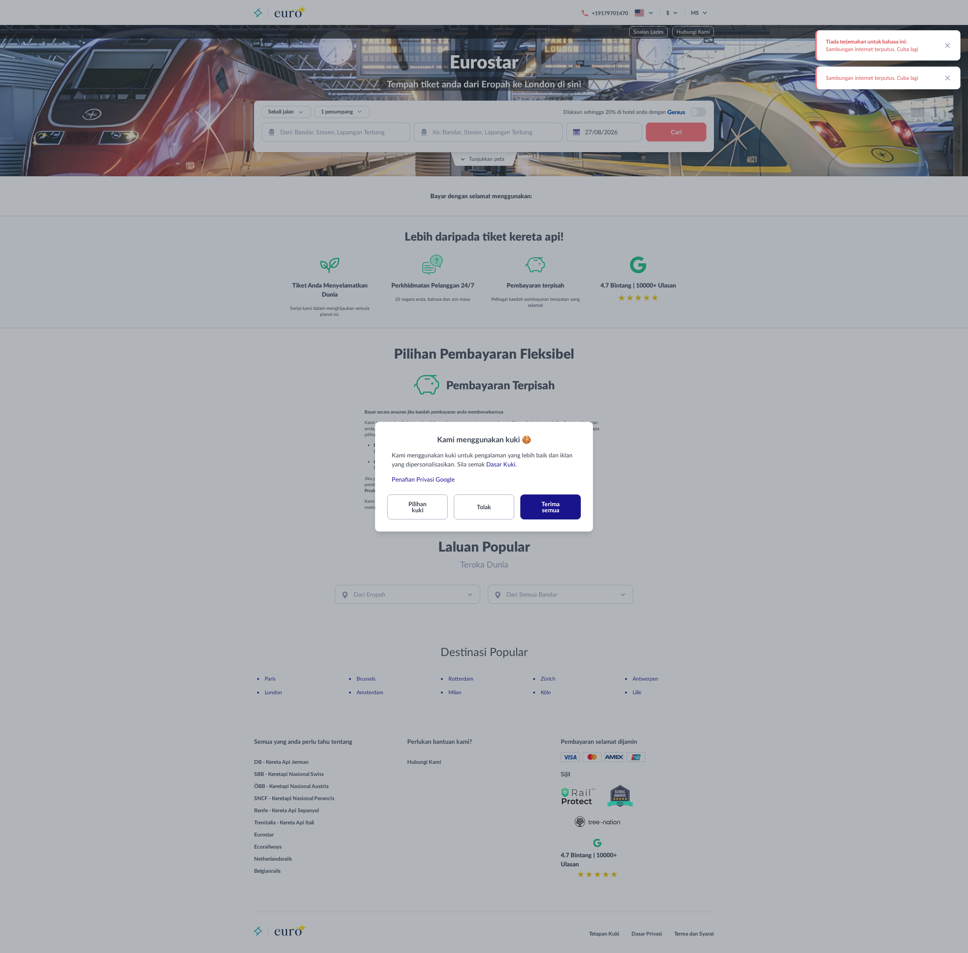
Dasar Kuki (500, 464)
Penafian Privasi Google (423, 479)
